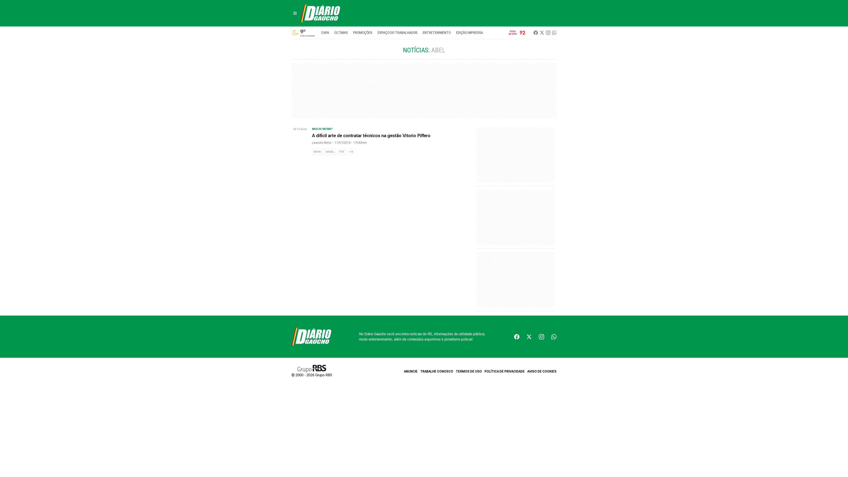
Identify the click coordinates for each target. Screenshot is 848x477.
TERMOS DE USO (469, 371)
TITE (341, 151)
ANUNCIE (411, 371)
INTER (317, 151)
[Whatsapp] (554, 32)
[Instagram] (548, 32)
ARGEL (330, 151)
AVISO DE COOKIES (541, 371)
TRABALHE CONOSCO (436, 371)
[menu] (295, 13)
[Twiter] (542, 32)
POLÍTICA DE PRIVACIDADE (505, 371)
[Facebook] (536, 32)
